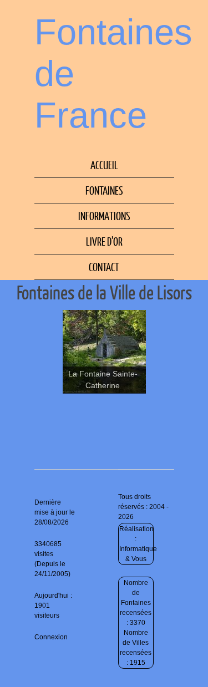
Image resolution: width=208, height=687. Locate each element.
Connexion (51, 637)
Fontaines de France (113, 73)
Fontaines (104, 190)
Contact (104, 266)
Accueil (104, 164)
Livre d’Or (104, 241)
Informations (104, 215)
